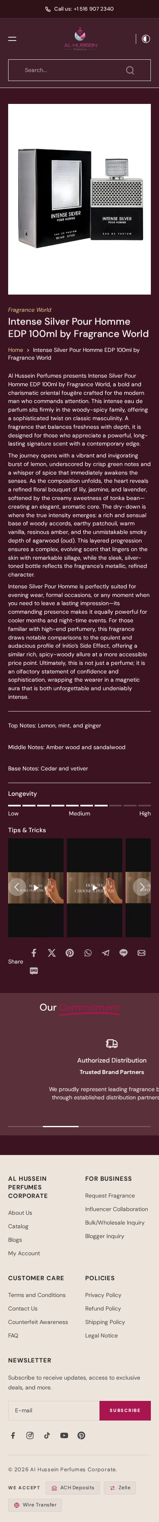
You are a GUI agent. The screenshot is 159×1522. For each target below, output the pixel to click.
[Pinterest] (81, 1435)
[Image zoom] (79, 199)
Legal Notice (101, 1335)
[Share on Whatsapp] (88, 953)
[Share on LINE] (123, 953)
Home (15, 349)
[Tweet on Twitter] (52, 953)
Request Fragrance (110, 1195)
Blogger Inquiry (104, 1236)
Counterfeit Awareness (38, 1322)
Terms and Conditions (37, 1295)
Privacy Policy (103, 1295)
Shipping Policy (105, 1322)
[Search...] (130, 70)
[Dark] (143, 39)
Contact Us (23, 1308)
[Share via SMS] (34, 971)
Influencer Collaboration (116, 1209)
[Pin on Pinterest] (70, 953)
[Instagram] (29, 1435)
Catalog (18, 1226)
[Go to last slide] (17, 887)
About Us (20, 1212)
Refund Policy (103, 1308)
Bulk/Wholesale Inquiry (115, 1222)
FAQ (13, 1335)
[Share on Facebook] (34, 953)
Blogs (15, 1239)
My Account (24, 1253)
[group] (36, 887)
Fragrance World (29, 309)
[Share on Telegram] (106, 953)
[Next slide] (142, 887)
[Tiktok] (46, 1435)
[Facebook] (12, 1435)
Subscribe (125, 1410)
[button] (12, 39)
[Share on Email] (141, 953)
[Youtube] (64, 1435)
